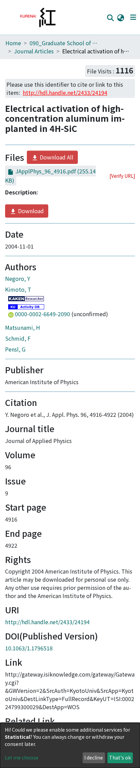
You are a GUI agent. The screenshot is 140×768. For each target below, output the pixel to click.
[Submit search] (110, 17)
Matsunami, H (22, 327)
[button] (120, 17)
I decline (93, 757)
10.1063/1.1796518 (29, 648)
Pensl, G (15, 349)
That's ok (120, 757)
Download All (55, 157)
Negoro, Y (17, 278)
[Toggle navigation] (133, 17)
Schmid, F (18, 338)
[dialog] (70, 745)
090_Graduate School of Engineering (64, 43)
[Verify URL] (122, 175)
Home (13, 43)
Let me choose (21, 757)
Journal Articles (34, 51)
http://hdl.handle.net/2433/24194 (47, 622)
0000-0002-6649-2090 (42, 314)
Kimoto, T (18, 289)
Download (30, 211)
